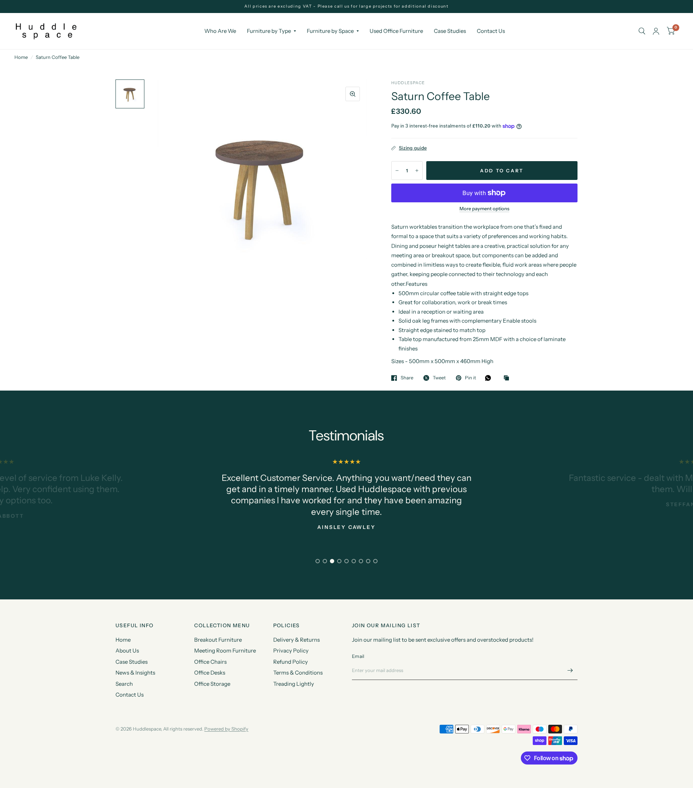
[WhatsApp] (489, 378)
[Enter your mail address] (570, 670)
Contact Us (491, 30)
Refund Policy (290, 661)
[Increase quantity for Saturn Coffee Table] (416, 171)
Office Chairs (210, 661)
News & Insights (135, 672)
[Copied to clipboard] (508, 378)
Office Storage (212, 683)
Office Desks (209, 672)
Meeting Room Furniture (225, 650)
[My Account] (656, 31)
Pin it (470, 378)
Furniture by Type (269, 30)
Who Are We (220, 30)
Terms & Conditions (298, 672)
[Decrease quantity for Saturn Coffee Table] (397, 171)
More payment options (484, 208)
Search (124, 683)
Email (358, 656)
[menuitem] (220, 31)
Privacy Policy (291, 650)
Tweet (439, 378)
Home (21, 57)
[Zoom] (352, 94)
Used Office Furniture (396, 30)
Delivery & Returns (296, 639)
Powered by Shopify (226, 729)
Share (407, 378)
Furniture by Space (330, 30)
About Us (127, 650)
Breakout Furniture (218, 639)
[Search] (642, 31)
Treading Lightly (293, 683)
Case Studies (450, 30)
